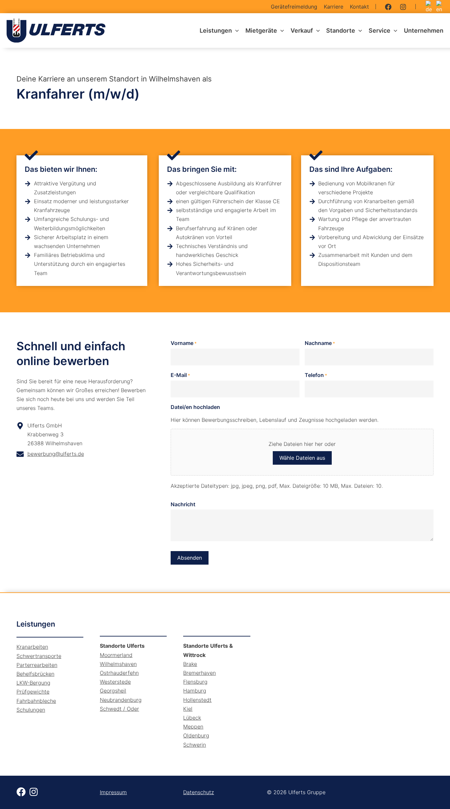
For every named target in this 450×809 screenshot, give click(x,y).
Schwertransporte (38, 656)
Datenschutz (198, 792)
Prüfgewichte (32, 691)
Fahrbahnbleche (36, 701)
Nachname (320, 343)
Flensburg (195, 681)
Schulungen (30, 709)
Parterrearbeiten (36, 665)
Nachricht (183, 504)
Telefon (316, 375)
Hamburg (194, 690)
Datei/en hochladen (195, 407)
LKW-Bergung (33, 682)
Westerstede (115, 681)
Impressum (113, 792)
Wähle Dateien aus (302, 457)
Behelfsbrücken (35, 673)
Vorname (184, 343)
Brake (190, 664)
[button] (235, 31)
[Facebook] (388, 7)
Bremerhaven (199, 672)
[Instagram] (403, 7)
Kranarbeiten (32, 646)
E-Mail (180, 375)
